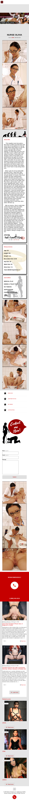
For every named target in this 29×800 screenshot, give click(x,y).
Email (5, 455)
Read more (23, 641)
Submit (14, 477)
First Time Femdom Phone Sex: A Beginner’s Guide (12, 624)
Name (5, 450)
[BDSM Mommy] (14, 2)
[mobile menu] (2, 2)
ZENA (4, 723)
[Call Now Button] (14, 797)
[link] (14, 134)
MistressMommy (7, 621)
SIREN (4, 780)
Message (4, 459)
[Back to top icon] (14, 789)
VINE (3, 751)
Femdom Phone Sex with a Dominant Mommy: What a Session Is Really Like (14, 668)
